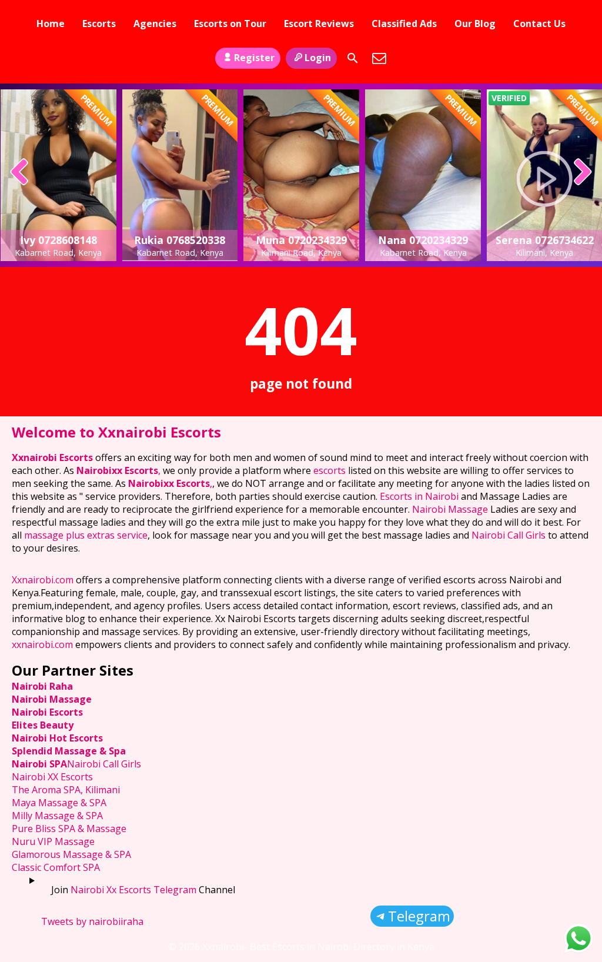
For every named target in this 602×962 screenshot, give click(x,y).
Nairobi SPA (39, 763)
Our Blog (475, 23)
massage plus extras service (86, 535)
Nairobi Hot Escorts (57, 737)
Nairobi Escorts (47, 712)
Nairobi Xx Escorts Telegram (133, 889)
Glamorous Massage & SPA (71, 854)
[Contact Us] (379, 58)
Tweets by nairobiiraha (92, 921)
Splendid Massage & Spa (69, 750)
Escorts (99, 23)
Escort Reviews (319, 23)
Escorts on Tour (230, 23)
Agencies (154, 23)
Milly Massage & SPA (57, 815)
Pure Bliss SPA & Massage (69, 828)
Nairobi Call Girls (508, 535)
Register (254, 57)
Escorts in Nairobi (419, 496)
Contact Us (539, 23)
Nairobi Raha (42, 686)
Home (50, 23)
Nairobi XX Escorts (52, 776)
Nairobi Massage (450, 509)
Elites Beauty (42, 725)
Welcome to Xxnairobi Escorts (116, 432)
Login (318, 57)
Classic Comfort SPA (56, 867)
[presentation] (19, 173)
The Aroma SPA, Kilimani (66, 789)
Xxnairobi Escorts (53, 457)
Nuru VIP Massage (53, 841)
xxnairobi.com (42, 644)
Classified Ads (404, 23)
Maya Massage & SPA (59, 802)
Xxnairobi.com (42, 579)
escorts (330, 470)
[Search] (352, 58)
